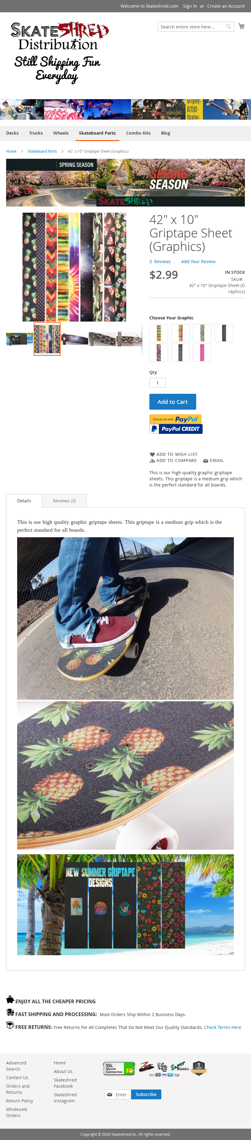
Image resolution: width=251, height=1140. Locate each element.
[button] (20, 339)
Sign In (190, 6)
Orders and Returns (18, 1089)
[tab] (24, 501)
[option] (158, 333)
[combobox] (196, 27)
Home (11, 151)
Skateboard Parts (42, 151)
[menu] (125, 133)
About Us (63, 1071)
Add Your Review (198, 261)
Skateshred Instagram (65, 1098)
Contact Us (17, 1077)
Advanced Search (16, 1066)
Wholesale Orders (16, 1112)
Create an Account (226, 6)
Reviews (63, 501)
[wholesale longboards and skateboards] (60, 52)
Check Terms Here (222, 1027)
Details (24, 501)
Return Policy (19, 1101)
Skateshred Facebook (65, 1083)
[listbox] (197, 343)
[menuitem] (12, 133)
